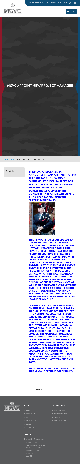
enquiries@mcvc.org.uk (35, 439)
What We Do (30, 414)
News (12, 159)
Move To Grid (31, 421)
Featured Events (60, 410)
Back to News (37, 390)
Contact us (30, 428)
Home (6, 159)
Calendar (57, 417)
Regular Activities (60, 414)
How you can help (61, 421)
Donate (28, 424)
